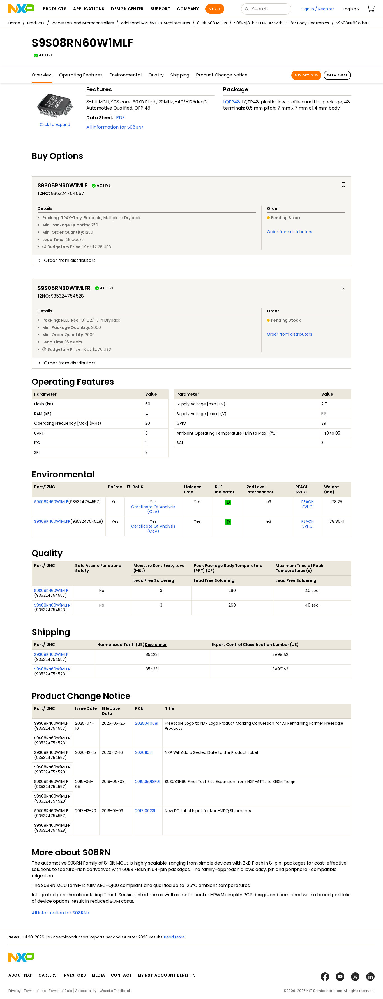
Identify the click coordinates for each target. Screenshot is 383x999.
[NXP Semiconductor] (21, 9)
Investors (74, 975)
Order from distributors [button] (70, 260)
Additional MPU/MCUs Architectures (155, 23)
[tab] (191, 260)
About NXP (20, 975)
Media (98, 975)
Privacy (14, 990)
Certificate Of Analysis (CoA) (153, 509)
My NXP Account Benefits (167, 975)
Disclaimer (156, 644)
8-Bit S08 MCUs (212, 23)
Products (36, 23)
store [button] (215, 8)
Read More (174, 937)
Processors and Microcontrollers (83, 23)
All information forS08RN (113, 127)
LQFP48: (232, 102)
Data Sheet (337, 75)
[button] (351, 9)
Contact (121, 975)
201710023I (145, 811)
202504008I (146, 723)
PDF (120, 117)
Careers (47, 975)
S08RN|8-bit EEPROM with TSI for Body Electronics (281, 23)
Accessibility (85, 990)
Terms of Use (35, 990)
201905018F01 (147, 781)
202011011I (144, 752)
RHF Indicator (224, 489)
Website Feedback (115, 990)
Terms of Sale (60, 990)
